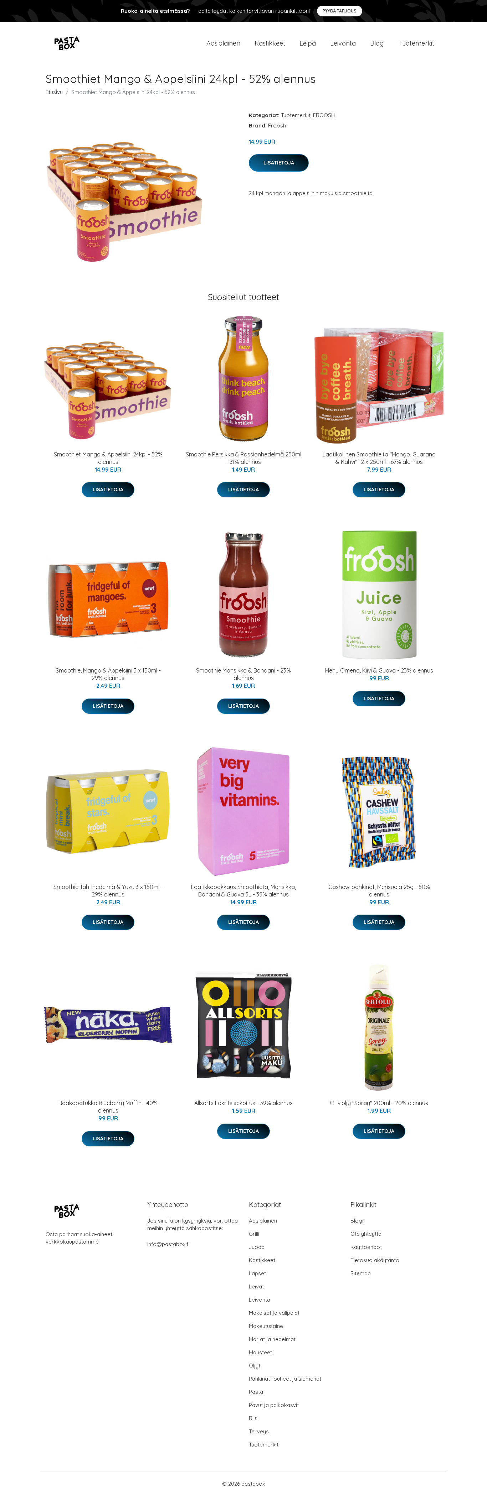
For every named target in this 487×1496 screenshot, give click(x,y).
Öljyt (254, 1365)
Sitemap (360, 1273)
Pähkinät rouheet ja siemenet (285, 1378)
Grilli (254, 1233)
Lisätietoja (278, 162)
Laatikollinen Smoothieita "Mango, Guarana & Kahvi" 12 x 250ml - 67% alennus (379, 458)
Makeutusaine (266, 1326)
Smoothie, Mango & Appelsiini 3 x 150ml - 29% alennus (108, 674)
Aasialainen (223, 43)
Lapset (257, 1273)
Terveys (259, 1431)
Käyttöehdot (366, 1247)
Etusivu (54, 92)
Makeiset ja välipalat (274, 1312)
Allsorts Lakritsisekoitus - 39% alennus (243, 1103)
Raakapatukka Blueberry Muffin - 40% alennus (108, 1106)
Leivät (256, 1286)
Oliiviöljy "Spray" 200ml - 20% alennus (379, 1103)
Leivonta (343, 43)
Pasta (256, 1391)
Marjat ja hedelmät (272, 1339)
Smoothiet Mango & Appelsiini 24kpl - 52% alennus (108, 458)
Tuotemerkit (416, 43)
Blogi (377, 43)
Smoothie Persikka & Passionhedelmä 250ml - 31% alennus (243, 458)
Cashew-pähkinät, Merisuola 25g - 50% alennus (379, 890)
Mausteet (260, 1352)
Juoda (257, 1247)
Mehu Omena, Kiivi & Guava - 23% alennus (379, 670)
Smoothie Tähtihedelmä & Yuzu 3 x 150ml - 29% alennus (108, 890)
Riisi (253, 1418)
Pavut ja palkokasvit (274, 1405)
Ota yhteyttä (365, 1233)
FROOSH (324, 115)
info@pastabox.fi (168, 1244)
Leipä (307, 43)
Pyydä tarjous (340, 11)
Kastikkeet (270, 43)
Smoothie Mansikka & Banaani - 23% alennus (243, 674)
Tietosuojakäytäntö (374, 1260)
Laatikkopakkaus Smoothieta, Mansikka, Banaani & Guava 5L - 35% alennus (243, 890)
